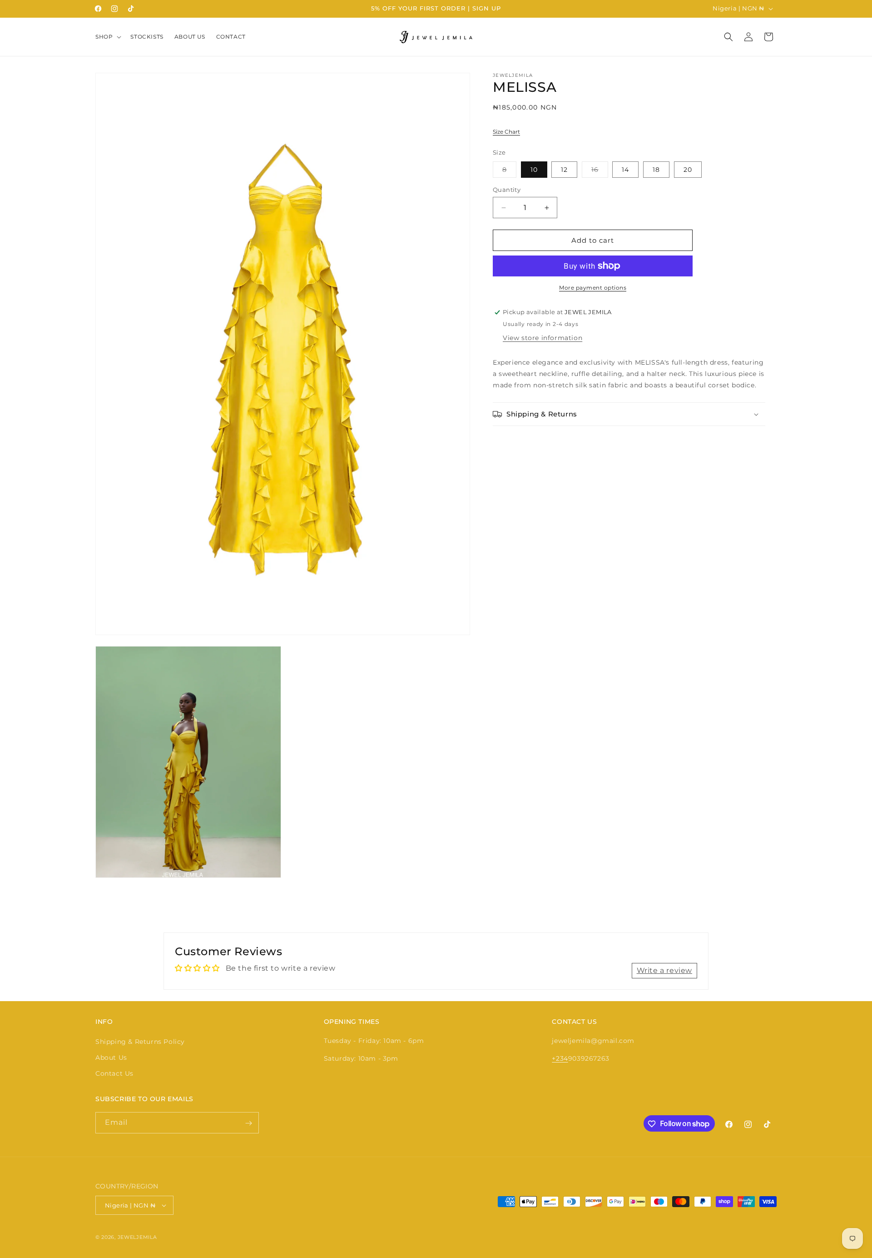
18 (656, 169)
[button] (107, 37)
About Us (111, 1057)
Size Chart (506, 131)
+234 (560, 1058)
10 (534, 169)
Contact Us (114, 1073)
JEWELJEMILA (137, 1237)
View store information (542, 338)
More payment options (592, 287)
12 (564, 169)
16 (599, 171)
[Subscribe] (248, 1123)
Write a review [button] (664, 970)
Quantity (506, 189)
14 (625, 169)
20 (688, 169)
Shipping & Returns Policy (140, 1041)
